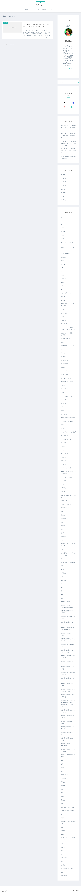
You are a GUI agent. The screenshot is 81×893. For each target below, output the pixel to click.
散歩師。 (68, 41)
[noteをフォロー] (72, 69)
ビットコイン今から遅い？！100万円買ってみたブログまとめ (68, 150)
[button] (77, 82)
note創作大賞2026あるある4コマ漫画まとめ (68, 157)
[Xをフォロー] (65, 69)
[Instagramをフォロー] (67, 69)
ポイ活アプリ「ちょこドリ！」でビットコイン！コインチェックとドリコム (68, 143)
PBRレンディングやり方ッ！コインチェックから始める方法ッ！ (68, 135)
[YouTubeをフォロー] (70, 69)
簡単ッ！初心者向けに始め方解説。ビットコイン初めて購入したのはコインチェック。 (68, 128)
